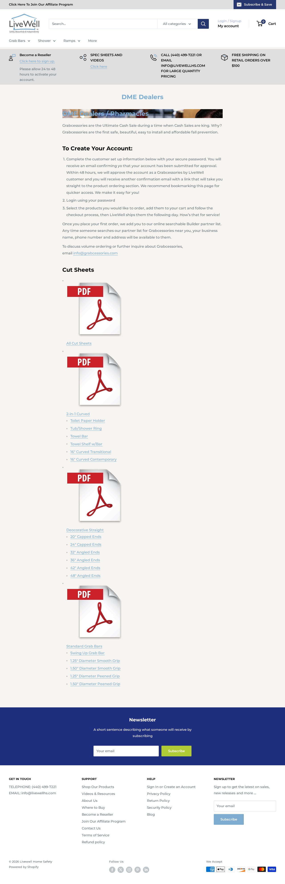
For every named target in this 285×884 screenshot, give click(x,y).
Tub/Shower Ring (86, 428)
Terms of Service (95, 835)
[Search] (203, 24)
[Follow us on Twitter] (121, 870)
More (92, 41)
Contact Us (91, 828)
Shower (44, 41)
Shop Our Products (98, 787)
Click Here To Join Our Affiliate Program (41, 4)
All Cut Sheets (79, 343)
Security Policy (159, 807)
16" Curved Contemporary (93, 459)
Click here (98, 66)
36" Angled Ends (85, 560)
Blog (151, 814)
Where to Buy (93, 807)
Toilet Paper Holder (87, 421)
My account (228, 26)
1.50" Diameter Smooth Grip (95, 668)
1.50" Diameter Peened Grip (95, 684)
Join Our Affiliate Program (104, 821)
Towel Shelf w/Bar (86, 444)
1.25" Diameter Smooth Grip (95, 661)
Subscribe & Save (258, 4)
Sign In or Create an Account (171, 787)
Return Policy (158, 800)
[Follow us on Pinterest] (137, 870)
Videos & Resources (98, 794)
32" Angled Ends (85, 552)
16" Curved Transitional (90, 452)
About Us (90, 800)
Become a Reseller (97, 814)
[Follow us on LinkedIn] (146, 870)
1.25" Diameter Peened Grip (95, 676)
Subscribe (176, 751)
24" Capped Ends (85, 544)
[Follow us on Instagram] (129, 870)
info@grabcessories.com (95, 253)
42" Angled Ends (85, 568)
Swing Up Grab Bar (87, 653)
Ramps (69, 41)
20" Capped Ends (85, 537)
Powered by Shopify (24, 867)
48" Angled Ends (85, 576)
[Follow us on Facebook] (112, 870)
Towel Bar (79, 436)
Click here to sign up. (37, 61)
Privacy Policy (158, 794)
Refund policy (93, 842)
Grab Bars (17, 41)
